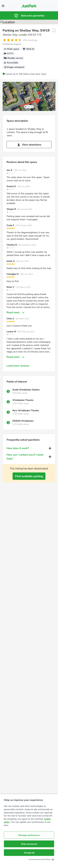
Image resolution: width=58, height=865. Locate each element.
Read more (13, 312)
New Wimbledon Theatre (25, 410)
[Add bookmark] (54, 30)
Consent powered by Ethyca (40, 859)
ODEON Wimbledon (23, 420)
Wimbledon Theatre (23, 400)
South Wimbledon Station (26, 389)
